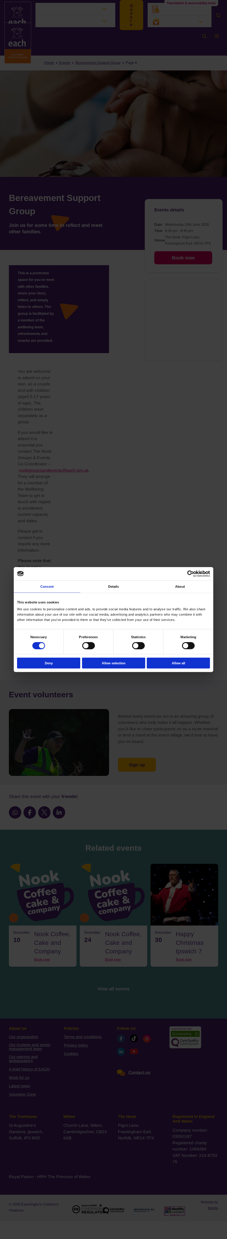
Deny (49, 663)
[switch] (88, 645)
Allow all (178, 663)
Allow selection (113, 663)
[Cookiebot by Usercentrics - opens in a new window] (190, 573)
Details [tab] (113, 586)
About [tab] (180, 586)
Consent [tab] (47, 586)
